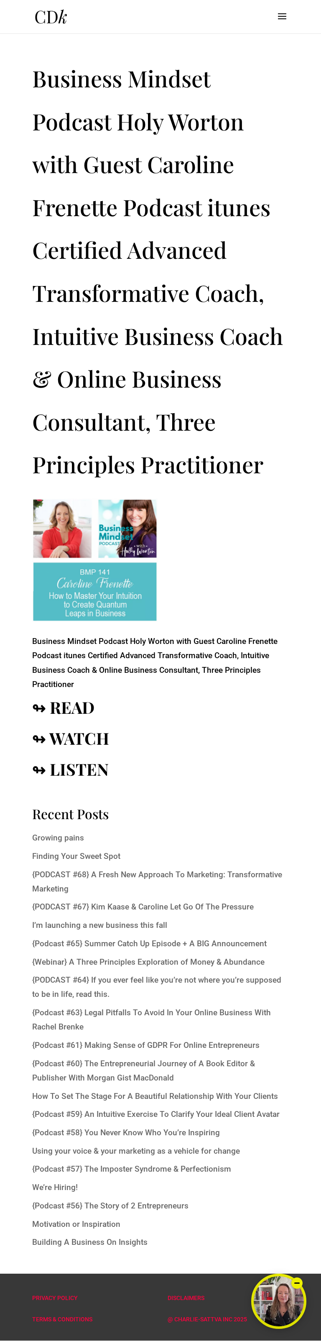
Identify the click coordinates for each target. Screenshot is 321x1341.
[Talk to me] (278, 1301)
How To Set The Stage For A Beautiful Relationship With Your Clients (155, 1096)
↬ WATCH (70, 738)
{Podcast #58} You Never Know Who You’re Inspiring (126, 1132)
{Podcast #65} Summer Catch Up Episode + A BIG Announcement (149, 943)
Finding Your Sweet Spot (76, 856)
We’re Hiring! (55, 1187)
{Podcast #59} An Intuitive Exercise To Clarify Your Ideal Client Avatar (156, 1114)
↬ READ (63, 707)
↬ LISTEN (70, 769)
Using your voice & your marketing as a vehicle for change (136, 1151)
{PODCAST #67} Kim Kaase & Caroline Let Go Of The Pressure (143, 907)
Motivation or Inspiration (76, 1224)
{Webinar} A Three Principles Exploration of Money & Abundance (148, 962)
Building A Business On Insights (90, 1242)
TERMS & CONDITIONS (62, 1319)
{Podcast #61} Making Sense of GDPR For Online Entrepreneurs (146, 1045)
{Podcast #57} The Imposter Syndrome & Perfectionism (131, 1169)
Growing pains (58, 838)
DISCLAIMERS (186, 1298)
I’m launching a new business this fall (99, 925)
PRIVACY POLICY (55, 1298)
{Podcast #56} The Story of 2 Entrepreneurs (110, 1206)
